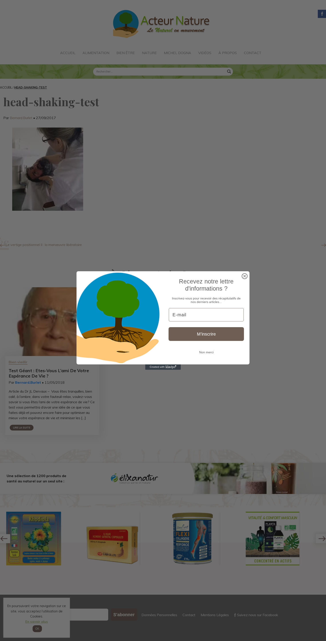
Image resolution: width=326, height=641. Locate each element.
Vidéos (204, 53)
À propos (227, 53)
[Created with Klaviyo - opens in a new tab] (163, 367)
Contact (252, 53)
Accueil (67, 53)
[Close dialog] (244, 276)
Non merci (206, 352)
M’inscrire (206, 334)
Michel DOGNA (177, 53)
